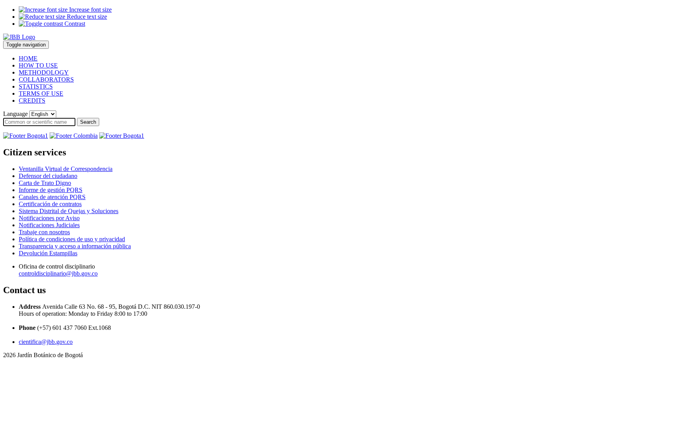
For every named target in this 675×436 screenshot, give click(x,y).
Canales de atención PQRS (52, 197)
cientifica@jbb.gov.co (46, 341)
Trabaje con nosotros (44, 232)
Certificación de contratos (50, 204)
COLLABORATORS (46, 79)
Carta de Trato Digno (45, 183)
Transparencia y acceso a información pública (75, 246)
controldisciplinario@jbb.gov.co (58, 273)
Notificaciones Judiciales (49, 225)
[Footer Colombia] (74, 135)
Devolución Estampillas (48, 253)
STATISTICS (36, 86)
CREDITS (32, 100)
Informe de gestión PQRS (50, 190)
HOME (28, 58)
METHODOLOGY (44, 72)
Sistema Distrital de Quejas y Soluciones (68, 211)
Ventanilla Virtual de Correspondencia (65, 169)
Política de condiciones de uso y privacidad (72, 239)
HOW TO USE (38, 65)
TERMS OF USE (41, 93)
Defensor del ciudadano (48, 176)
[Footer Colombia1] (121, 135)
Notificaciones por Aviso (49, 218)
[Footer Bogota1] (25, 135)
